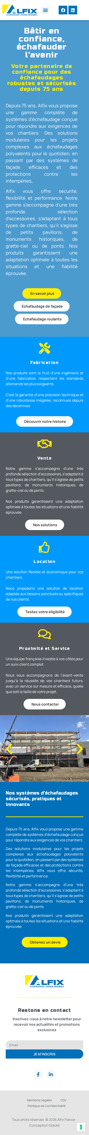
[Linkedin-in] (50, 1074)
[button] (45, 10)
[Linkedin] (72, 10)
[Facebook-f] (38, 1074)
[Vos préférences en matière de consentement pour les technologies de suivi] (81, 1127)
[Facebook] (63, 10)
